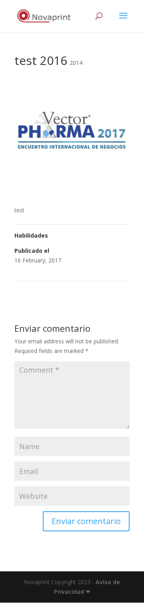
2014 (76, 63)
